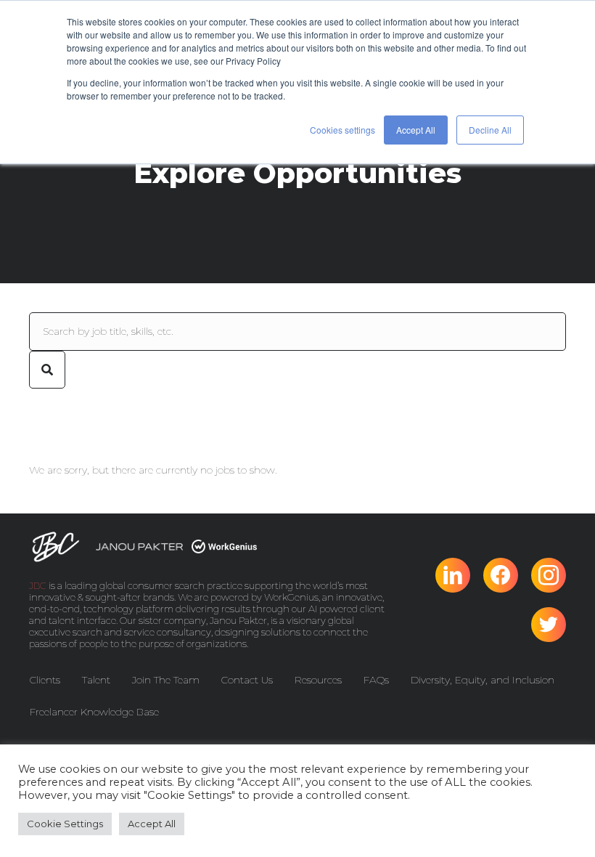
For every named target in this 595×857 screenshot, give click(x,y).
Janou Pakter (238, 620)
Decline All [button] (490, 129)
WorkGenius (291, 597)
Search (47, 370)
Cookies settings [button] (342, 129)
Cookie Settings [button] (65, 823)
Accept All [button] (415, 129)
